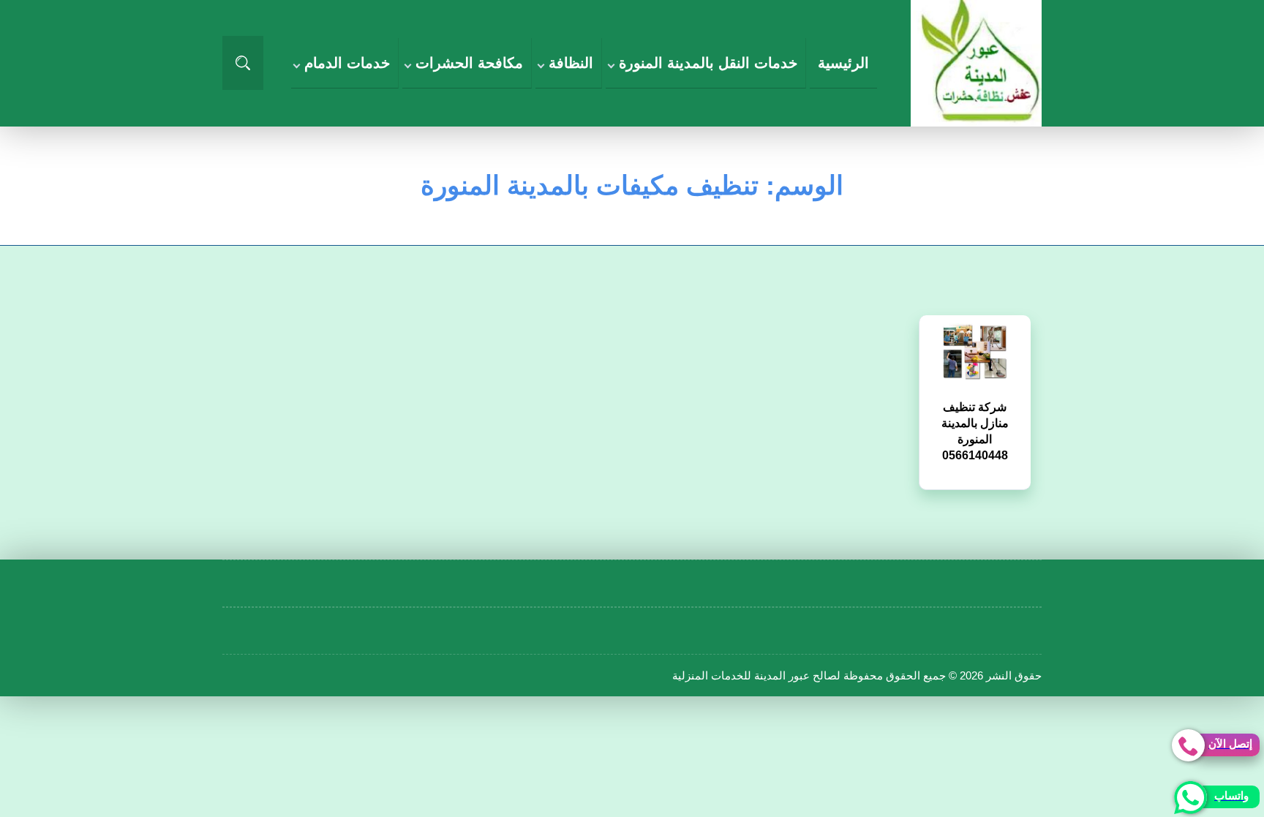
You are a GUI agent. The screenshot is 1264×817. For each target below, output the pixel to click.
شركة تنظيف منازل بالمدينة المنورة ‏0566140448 (975, 420)
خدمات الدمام (347, 63)
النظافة (571, 63)
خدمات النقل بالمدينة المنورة (708, 63)
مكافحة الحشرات (469, 63)
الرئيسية (843, 63)
